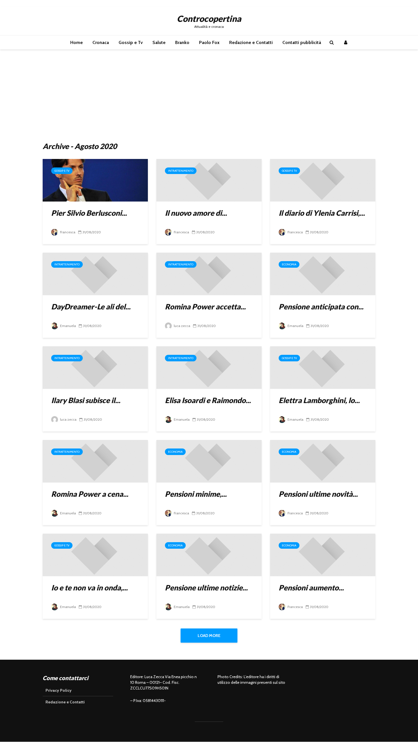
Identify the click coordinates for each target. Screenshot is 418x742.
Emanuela (67, 326)
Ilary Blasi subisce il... (85, 400)
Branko (182, 42)
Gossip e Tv (131, 42)
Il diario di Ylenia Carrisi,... (322, 212)
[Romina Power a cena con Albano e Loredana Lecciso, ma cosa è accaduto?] (95, 461)
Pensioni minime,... (196, 493)
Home (76, 42)
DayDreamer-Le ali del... (91, 306)
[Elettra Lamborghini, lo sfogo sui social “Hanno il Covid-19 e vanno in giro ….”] (322, 367)
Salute (158, 42)
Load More (209, 635)
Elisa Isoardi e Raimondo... (208, 400)
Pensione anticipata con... (321, 306)
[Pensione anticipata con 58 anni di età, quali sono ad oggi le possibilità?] (322, 273)
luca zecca (181, 326)
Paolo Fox (209, 42)
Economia (289, 264)
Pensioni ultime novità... (318, 493)
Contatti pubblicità (301, 42)
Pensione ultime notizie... (206, 587)
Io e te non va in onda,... (89, 587)
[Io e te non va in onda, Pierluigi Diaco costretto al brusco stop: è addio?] (95, 554)
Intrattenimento (180, 171)
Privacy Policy (58, 690)
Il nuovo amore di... (196, 212)
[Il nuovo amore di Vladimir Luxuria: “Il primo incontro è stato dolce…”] (209, 180)
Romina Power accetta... (205, 306)
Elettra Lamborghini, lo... (319, 400)
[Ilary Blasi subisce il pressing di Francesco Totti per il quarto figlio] (95, 367)
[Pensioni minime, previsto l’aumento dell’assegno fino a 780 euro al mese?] (209, 461)
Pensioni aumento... (311, 587)
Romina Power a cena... (89, 493)
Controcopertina (209, 18)
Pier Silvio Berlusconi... (89, 212)
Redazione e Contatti (251, 42)
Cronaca (100, 42)
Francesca (67, 232)
